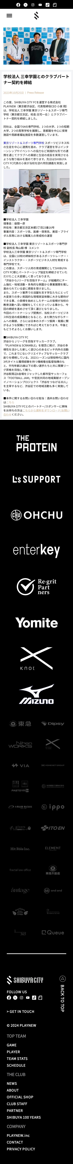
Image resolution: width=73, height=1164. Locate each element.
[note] (55, 5)
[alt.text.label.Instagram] (33, 5)
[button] (9, 15)
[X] (26, 5)
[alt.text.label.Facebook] (18, 5)
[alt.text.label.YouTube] (40, 5)
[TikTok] (47, 5)
